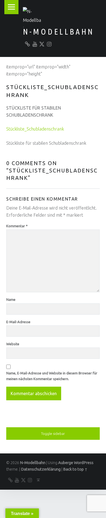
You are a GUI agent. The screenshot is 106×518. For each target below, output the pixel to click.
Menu (11, 7)
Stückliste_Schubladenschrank (35, 128)
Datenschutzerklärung (41, 469)
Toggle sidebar (53, 433)
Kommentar (17, 226)
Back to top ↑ (75, 469)
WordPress (83, 463)
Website (12, 344)
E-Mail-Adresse (18, 322)
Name (10, 299)
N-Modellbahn (58, 31)
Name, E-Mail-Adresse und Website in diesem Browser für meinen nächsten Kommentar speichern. (51, 376)
